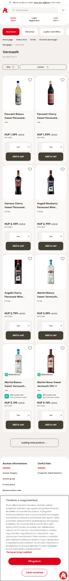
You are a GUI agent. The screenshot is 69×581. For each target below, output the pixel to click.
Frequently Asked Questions (50, 473)
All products (11, 32)
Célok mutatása (34, 572)
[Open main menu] (63, 10)
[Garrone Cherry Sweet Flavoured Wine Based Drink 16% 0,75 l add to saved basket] (30, 169)
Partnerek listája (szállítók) (19, 552)
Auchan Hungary (10, 473)
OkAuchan (29, 32)
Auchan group (9, 479)
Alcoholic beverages (48, 40)
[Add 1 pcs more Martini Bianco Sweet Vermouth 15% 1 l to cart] (28, 415)
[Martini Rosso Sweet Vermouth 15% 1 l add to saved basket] (63, 348)
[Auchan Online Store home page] (5, 10)
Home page (8, 40)
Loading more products (33, 442)
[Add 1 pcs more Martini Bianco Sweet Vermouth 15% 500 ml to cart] (61, 326)
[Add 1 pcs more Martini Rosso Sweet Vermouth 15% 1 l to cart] (61, 415)
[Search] (13, 10)
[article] (18, 120)
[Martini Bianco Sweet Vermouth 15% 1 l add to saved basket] (30, 348)
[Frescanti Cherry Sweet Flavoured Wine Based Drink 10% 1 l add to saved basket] (63, 80)
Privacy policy (9, 484)
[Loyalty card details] (6, 396)
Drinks (33, 40)
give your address (42, 2)
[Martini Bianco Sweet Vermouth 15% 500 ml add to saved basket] (63, 258)
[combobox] (34, 10)
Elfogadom (34, 561)
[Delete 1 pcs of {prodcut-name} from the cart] (7, 147)
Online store (21, 40)
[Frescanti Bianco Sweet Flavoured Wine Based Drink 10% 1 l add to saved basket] (30, 80)
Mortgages (7, 45)
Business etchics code (12, 490)
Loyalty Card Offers (51, 32)
